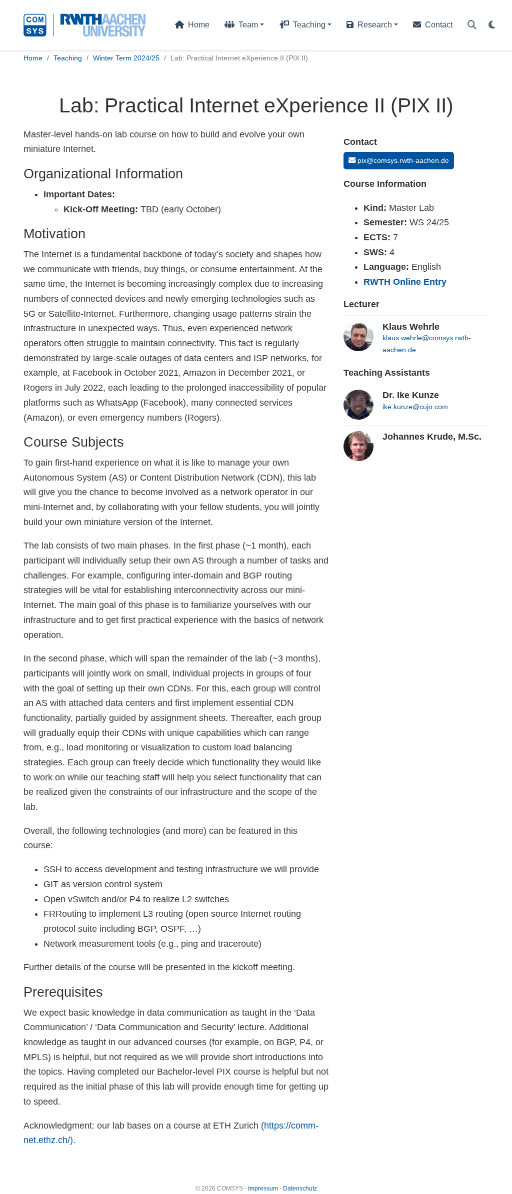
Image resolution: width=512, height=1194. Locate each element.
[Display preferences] (492, 25)
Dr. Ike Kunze (410, 395)
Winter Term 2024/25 (126, 58)
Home (33, 58)
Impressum (263, 1188)
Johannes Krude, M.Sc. (432, 437)
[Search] (472, 25)
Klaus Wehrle (411, 327)
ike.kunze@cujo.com (415, 407)
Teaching (68, 58)
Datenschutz (300, 1188)
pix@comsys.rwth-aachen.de (402, 160)
